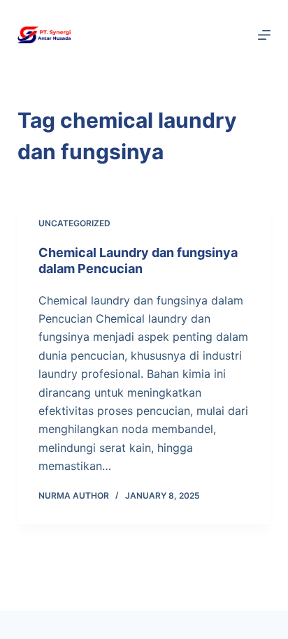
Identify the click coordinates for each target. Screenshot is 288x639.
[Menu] (264, 35)
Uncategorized (74, 223)
